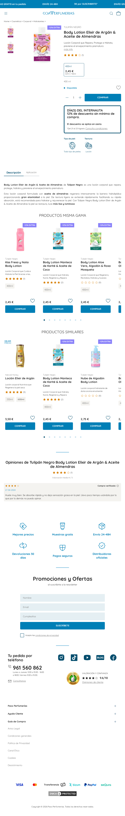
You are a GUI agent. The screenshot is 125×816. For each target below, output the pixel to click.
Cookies (12, 757)
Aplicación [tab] (31, 172)
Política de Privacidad (19, 743)
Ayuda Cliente (15, 713)
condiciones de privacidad (47, 635)
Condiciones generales (19, 735)
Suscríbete (62, 625)
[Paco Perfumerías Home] (58, 13)
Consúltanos (19, 680)
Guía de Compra (17, 721)
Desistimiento (15, 765)
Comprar (102, 97)
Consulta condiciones (96, 128)
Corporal (27, 21)
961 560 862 (27, 667)
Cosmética (17, 21)
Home (7, 21)
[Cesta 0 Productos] (118, 13)
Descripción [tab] (14, 172)
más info (68, 49)
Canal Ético (13, 750)
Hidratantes (39, 21)
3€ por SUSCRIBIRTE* (80, 3)
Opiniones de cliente (92, 682)
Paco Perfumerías (17, 705)
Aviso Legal (14, 728)
